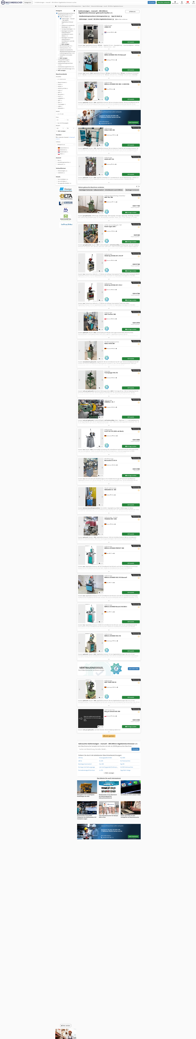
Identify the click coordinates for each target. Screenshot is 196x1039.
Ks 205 (101, 761)
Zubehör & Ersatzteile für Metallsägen (68, 26)
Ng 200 (122, 764)
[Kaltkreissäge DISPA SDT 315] (90, 166)
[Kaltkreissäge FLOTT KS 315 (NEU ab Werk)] (90, 438)
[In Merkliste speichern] (139, 27)
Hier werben (66, 1025)
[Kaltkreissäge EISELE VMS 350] (90, 137)
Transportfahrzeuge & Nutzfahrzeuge (63, 60)
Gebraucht (61, 164)
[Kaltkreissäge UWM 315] (90, 34)
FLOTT (60, 96)
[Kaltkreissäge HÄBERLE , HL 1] (90, 409)
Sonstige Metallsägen (68, 29)
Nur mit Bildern (63, 179)
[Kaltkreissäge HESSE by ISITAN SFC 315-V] (90, 292)
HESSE (60, 86)
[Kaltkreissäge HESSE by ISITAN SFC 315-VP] (90, 262)
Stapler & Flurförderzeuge (66, 68)
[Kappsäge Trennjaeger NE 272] (90, 379)
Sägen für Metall (66, 16)
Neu (59, 160)
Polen (62, 154)
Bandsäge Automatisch (85, 764)
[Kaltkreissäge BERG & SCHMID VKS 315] (90, 642)
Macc (60, 102)
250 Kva (80, 758)
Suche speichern (109, 736)
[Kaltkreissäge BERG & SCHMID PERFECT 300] (90, 555)
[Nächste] (102, 34)
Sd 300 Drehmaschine (126, 767)
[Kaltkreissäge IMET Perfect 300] (90, 321)
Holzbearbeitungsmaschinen (65, 64)
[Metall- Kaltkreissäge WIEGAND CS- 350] (90, 496)
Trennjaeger (62, 104)
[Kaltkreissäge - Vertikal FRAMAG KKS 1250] (90, 526)
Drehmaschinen (65, 48)
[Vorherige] (79, 34)
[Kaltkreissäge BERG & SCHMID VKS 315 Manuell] (90, 584)
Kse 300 (101, 764)
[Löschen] (108, 16)
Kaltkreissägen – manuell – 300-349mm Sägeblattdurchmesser (68, 21)
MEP (60, 92)
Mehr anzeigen (109, 773)
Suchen (152, 2)
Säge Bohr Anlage (125, 770)
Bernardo (61, 94)
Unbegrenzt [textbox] (61, 144)
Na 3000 (122, 758)
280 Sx (80, 761)
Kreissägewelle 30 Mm (105, 758)
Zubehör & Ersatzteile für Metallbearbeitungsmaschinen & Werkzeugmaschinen (68, 51)
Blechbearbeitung (66, 46)
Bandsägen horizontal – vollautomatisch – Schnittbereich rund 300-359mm (68, 40)
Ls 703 (101, 770)
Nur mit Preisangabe (63, 123)
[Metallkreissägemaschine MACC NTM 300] (90, 350)
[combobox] (65, 144)
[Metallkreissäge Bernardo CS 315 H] (90, 467)
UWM (60, 106)
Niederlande (64, 152)
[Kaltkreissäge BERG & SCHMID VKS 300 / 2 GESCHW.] (90, 91)
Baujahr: (58, 125)
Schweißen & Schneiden (66, 55)
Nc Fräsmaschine (125, 761)
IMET (60, 100)
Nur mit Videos (62, 181)
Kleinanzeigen (62, 170)
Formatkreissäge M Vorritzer (86, 770)
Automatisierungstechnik (66, 66)
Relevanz (133, 11)
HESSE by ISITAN (63, 88)
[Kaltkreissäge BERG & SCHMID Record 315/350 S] (90, 613)
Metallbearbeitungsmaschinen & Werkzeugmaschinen (66, 14)
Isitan (60, 90)
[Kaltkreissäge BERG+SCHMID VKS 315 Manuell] (90, 61)
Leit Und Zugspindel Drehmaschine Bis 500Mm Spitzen (115, 767)
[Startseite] (55, 6)
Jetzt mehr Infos (133, 669)
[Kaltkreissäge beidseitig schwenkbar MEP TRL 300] (90, 204)
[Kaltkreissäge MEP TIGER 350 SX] (90, 689)
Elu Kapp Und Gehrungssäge (86, 767)
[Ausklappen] (109, 49)
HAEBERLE (61, 98)
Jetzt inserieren (133, 122)
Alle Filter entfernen (121, 19)
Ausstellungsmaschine (64, 162)
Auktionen (61, 172)
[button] (193, 2)
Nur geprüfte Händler (64, 183)
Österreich (63, 150)
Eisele (60, 84)
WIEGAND (61, 108)
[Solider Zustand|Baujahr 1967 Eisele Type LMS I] (90, 233)
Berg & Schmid (62, 82)
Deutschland (64, 148)
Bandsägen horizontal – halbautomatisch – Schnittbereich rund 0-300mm (68, 33)
